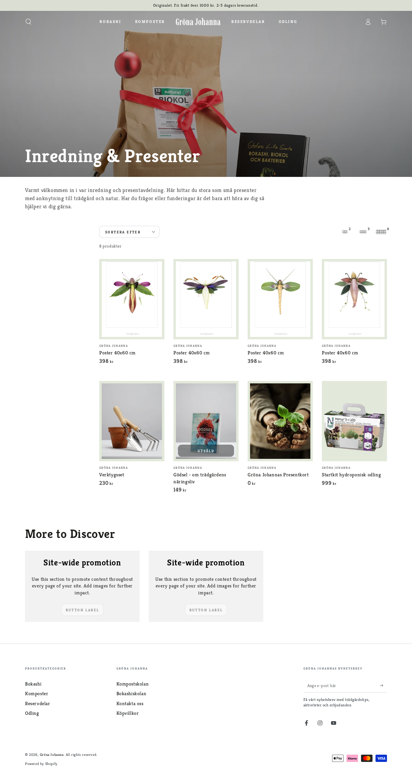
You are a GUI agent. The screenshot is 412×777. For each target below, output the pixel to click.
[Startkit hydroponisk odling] (354, 421)
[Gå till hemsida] (198, 22)
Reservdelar (37, 703)
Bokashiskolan (131, 693)
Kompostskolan (132, 684)
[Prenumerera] (383, 685)
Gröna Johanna (52, 754)
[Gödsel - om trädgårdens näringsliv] (206, 421)
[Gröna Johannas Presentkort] (280, 421)
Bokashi (33, 684)
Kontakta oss (130, 703)
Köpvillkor (127, 713)
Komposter (36, 693)
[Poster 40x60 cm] (131, 299)
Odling (32, 713)
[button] (28, 21)
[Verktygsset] (131, 421)
